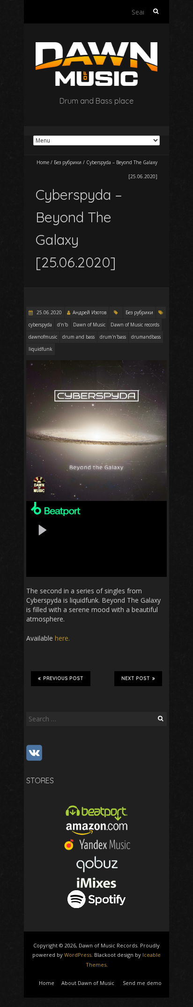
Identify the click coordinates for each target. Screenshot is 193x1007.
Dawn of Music (89, 324)
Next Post (135, 678)
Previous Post (63, 678)
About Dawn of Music (87, 982)
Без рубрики (68, 162)
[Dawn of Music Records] (96, 46)
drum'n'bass (113, 336)
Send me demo (142, 982)
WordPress (77, 954)
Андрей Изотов (89, 312)
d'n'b (62, 324)
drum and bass (78, 336)
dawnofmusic (43, 336)
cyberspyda (40, 324)
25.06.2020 (48, 312)
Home (43, 162)
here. (62, 638)
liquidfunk (40, 349)
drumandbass (146, 336)
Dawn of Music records (135, 324)
